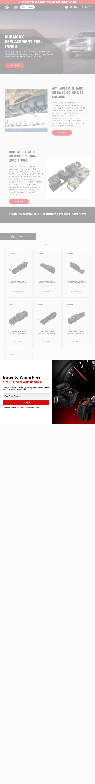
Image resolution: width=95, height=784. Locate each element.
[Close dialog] (93, 362)
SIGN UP (26, 403)
